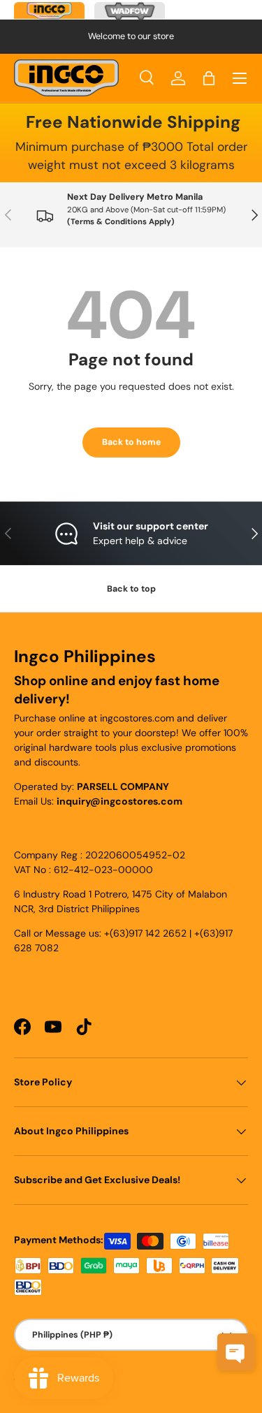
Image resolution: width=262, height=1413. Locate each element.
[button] (209, 78)
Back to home (131, 442)
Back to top (131, 588)
